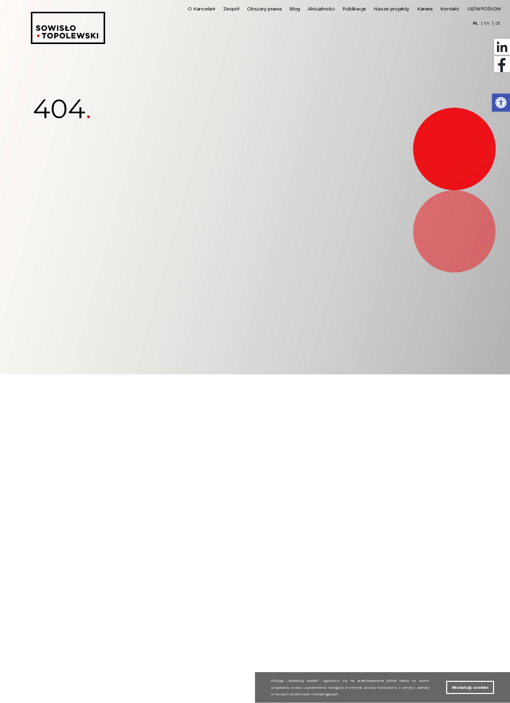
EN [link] (486, 23)
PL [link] (475, 23)
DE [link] (497, 23)
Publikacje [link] (354, 8)
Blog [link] (294, 8)
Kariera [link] (425, 8)
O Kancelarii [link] (201, 8)
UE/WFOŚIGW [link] (484, 8)
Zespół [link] (231, 8)
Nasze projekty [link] (391, 8)
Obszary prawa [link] (264, 8)
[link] (501, 103)
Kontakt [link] (449, 8)
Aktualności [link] (321, 8)
